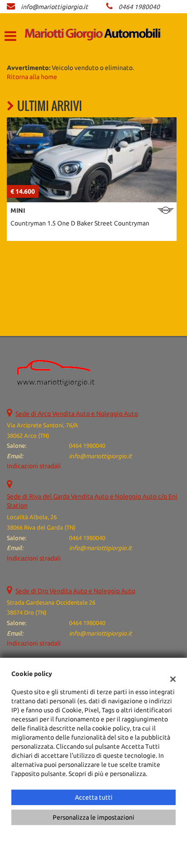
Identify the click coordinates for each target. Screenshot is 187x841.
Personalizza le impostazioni (93, 817)
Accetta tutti (94, 797)
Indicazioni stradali (34, 466)
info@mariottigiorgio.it (54, 6)
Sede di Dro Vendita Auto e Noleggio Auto (75, 591)
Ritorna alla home (32, 76)
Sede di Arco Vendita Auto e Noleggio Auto (76, 413)
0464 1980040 (139, 6)
